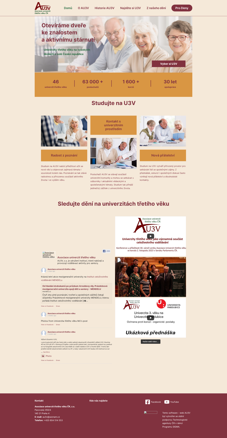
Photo (49, 356)
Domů (68, 8)
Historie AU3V (104, 8)
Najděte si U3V (130, 8)
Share (58, 306)
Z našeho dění (156, 8)
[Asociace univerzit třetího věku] (48, 254)
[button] (181, 8)
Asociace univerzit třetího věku (61, 269)
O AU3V (83, 8)
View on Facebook (47, 306)
